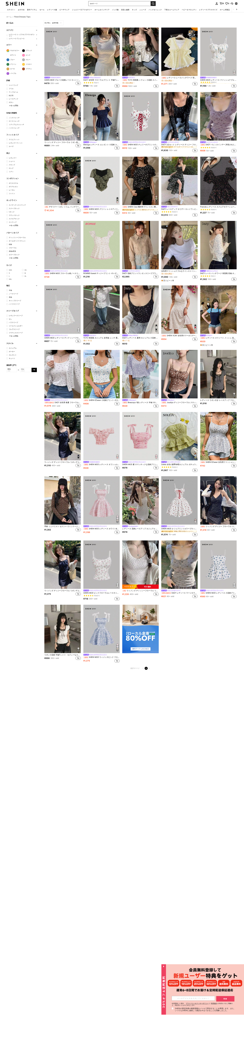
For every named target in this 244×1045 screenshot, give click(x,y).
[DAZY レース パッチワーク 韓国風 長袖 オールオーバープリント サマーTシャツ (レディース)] (218, 245)
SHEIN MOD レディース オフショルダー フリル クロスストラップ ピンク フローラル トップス (102, 464)
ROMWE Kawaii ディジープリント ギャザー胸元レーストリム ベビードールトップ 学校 (101, 273)
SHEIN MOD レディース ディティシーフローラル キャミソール (62, 338)
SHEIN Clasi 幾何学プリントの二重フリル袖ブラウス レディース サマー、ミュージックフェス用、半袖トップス (141, 207)
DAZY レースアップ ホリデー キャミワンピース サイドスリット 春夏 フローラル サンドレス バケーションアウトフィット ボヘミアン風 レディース (179, 209)
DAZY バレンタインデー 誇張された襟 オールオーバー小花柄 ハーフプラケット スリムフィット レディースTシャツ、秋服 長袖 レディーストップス (219, 145)
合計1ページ (135, 668)
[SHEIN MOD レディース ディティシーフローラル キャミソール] (62, 309)
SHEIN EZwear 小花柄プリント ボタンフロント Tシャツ (102, 400)
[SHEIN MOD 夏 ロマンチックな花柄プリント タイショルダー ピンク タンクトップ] (140, 436)
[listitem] (62, 58)
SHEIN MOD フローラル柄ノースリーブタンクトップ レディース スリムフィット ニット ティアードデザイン (63, 273)
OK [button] (34, 370)
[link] (221, 3)
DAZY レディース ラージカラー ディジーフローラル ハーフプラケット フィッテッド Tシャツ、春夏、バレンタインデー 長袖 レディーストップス (180, 593)
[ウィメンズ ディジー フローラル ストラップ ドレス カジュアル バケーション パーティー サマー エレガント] (218, 500)
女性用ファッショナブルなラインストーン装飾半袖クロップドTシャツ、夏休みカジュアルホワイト (179, 271)
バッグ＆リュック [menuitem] (155, 10)
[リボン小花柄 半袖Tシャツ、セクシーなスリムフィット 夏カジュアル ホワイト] (62, 629)
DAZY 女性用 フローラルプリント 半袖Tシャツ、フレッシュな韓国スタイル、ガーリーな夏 (101, 80)
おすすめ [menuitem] (21, 10)
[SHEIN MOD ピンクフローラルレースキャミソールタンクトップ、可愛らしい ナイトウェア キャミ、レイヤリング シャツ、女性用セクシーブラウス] (101, 564)
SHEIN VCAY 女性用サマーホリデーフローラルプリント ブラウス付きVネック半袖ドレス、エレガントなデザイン (180, 336)
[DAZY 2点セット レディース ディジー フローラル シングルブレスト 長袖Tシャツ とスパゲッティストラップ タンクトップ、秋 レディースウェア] (179, 116)
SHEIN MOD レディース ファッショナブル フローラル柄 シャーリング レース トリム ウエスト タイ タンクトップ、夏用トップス (218, 80)
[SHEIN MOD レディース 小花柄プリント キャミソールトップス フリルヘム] (218, 564)
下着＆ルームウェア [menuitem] (171, 10)
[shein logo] (15, 3)
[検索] (153, 3)
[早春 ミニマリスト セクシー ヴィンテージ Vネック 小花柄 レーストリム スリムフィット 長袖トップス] (62, 500)
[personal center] (216, 3)
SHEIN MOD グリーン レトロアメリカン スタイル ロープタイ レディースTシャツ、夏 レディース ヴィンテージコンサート (102, 209)
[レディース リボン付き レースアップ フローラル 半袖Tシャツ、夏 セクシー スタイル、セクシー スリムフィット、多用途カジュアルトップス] (218, 374)
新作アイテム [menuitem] (32, 10)
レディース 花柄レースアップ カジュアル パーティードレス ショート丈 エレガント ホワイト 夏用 (140, 529)
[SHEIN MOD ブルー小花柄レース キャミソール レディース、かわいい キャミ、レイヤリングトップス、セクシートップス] (62, 52)
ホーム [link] (9, 17)
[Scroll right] (237, 9)
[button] (231, 3)
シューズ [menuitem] (142, 10)
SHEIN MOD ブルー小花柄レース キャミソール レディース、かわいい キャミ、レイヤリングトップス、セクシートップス (62, 80)
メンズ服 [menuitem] (115, 10)
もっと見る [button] (14, 106)
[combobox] (53, 23)
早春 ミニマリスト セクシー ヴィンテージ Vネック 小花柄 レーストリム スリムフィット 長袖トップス (62, 526)
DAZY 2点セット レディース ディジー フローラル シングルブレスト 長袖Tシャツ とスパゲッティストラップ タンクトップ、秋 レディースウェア (179, 145)
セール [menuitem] (42, 10)
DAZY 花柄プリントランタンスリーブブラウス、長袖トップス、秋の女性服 (140, 273)
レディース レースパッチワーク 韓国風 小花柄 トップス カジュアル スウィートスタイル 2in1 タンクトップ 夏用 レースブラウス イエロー (180, 78)
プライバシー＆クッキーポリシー (197, 1003)
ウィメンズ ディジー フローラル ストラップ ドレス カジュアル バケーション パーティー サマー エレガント (219, 526)
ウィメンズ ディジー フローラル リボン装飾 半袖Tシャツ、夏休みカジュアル (62, 142)
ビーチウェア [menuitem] (64, 10)
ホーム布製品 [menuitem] (225, 10)
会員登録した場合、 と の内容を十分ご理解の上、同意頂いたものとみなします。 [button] (202, 1004)
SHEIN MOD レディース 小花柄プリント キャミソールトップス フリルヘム (219, 593)
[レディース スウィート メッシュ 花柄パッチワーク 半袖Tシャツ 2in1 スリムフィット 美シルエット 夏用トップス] (218, 309)
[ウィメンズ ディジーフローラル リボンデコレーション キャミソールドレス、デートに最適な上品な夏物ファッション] (62, 436)
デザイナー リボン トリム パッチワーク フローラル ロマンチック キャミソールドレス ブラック (63, 207)
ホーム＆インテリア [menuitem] (102, 10)
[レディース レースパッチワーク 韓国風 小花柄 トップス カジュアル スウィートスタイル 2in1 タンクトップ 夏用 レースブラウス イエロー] (179, 52)
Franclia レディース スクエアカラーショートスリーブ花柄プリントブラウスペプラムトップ (218, 207)
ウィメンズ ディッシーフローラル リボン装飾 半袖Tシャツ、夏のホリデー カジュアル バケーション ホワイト (141, 591)
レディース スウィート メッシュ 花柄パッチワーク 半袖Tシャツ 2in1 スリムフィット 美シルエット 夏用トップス (219, 338)
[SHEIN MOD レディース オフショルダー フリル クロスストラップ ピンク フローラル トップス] (101, 436)
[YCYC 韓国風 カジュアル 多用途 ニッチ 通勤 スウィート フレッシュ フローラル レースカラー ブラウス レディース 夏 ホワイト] (101, 309)
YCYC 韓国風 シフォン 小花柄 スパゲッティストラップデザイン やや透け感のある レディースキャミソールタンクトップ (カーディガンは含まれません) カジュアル (141, 80)
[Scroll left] (233, 9)
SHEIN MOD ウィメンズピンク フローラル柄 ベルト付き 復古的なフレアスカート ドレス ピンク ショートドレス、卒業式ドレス (102, 657)
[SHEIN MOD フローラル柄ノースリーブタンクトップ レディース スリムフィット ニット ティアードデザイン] (62, 245)
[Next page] (149, 668)
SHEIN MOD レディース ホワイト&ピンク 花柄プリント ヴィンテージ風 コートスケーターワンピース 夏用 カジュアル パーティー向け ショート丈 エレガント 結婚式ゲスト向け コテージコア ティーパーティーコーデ (102, 529)
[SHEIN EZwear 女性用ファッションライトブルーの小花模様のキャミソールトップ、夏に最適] (218, 436)
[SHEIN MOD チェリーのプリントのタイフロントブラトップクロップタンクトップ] (140, 116)
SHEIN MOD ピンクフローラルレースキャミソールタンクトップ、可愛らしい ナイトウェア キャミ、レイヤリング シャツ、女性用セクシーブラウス (101, 593)
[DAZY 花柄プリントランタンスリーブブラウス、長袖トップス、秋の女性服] (140, 245)
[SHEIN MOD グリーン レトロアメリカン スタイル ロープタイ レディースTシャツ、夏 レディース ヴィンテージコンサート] (101, 181)
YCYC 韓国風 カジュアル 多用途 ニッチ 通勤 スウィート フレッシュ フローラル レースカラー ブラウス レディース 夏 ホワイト (101, 338)
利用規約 (214, 1003)
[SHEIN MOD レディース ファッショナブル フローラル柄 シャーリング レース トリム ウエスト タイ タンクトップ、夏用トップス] (218, 52)
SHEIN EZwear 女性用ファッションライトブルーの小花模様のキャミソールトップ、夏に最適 (219, 462)
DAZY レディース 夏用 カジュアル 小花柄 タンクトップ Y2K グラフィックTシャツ (140, 338)
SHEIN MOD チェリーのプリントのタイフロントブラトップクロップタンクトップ (141, 145)
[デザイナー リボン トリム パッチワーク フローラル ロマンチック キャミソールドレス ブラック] (62, 181)
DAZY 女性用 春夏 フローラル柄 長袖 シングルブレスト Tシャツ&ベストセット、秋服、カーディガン (63, 402)
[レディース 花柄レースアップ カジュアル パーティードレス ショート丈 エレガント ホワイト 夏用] (140, 500)
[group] (22, 35)
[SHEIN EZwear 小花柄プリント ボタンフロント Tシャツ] (101, 374)
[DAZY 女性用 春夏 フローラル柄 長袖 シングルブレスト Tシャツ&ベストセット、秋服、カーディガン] (62, 374)
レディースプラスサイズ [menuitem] (208, 10)
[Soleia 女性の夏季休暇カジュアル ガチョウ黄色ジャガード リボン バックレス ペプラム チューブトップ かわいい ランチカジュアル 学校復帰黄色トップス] (179, 436)
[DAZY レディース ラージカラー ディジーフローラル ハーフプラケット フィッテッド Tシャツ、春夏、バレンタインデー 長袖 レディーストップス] (179, 564)
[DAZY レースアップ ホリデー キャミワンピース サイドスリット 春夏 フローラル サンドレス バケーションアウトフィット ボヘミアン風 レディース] (179, 181)
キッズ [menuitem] (134, 10)
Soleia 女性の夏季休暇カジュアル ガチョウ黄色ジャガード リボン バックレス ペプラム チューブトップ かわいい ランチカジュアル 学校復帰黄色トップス (179, 464)
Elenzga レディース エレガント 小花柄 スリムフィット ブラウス (101, 145)
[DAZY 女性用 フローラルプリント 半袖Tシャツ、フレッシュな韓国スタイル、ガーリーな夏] (101, 52)
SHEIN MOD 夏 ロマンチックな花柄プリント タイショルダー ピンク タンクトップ (140, 464)
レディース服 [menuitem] (52, 10)
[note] (168, 280)
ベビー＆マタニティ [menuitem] (189, 10)
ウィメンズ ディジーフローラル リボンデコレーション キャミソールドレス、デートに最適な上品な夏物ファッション (62, 462)
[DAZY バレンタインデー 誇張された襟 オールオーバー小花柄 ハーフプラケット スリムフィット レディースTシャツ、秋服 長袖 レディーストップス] (218, 116)
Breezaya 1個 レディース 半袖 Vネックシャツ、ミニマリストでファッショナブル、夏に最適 (141, 402)
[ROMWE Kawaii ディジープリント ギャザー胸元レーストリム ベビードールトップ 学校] (101, 245)
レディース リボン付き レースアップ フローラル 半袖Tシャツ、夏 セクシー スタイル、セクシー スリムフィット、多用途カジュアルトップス (218, 400)
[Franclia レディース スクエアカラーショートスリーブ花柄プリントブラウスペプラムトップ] (218, 181)
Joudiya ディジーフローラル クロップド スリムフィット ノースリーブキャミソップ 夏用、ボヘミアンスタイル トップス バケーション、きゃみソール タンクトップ (180, 402)
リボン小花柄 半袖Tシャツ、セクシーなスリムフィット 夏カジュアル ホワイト (62, 655)
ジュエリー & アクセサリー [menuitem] (82, 10)
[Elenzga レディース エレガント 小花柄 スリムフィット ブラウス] (101, 116)
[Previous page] (143, 668)
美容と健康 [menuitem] (125, 10)
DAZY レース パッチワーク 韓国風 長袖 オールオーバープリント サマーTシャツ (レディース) (218, 273)
